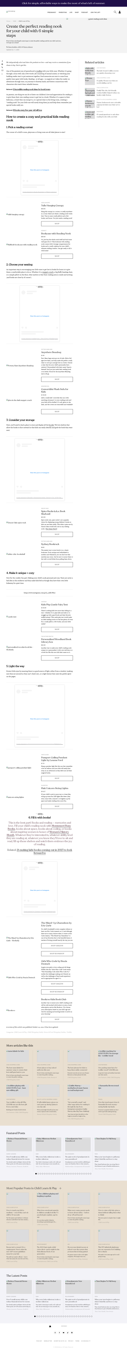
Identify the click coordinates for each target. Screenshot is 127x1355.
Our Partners (101, 68)
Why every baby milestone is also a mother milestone (48, 1158)
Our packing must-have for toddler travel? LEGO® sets (108, 1069)
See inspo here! (51, 529)
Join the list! (95, 12)
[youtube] (63, 1332)
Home (8, 21)
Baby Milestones (44, 1166)
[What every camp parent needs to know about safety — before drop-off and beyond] (79, 1199)
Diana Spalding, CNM (14, 47)
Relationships (69, 1154)
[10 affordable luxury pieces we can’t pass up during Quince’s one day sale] (48, 1091)
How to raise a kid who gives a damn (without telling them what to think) (109, 1212)
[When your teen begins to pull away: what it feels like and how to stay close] (107, 1144)
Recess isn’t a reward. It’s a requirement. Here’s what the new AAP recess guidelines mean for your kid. (16, 1250)
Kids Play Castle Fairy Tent (54, 604)
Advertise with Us (60, 1341)
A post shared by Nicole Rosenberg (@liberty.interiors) (40, 192)
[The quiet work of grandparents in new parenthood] (78, 1144)
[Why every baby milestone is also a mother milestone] (48, 1144)
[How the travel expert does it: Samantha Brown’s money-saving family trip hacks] (109, 1091)
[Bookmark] (2, 74)
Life (70, 12)
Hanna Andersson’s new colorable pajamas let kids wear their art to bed (109, 104)
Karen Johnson (28, 47)
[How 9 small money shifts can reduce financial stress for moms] (19, 1144)
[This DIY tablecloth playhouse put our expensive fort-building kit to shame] (109, 1235)
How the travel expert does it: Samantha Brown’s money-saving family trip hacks (108, 1104)
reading (39, 71)
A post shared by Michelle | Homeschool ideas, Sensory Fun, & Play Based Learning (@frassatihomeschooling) (51, 497)
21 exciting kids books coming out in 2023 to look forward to (44, 851)
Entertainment (42, 1244)
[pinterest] (72, 1332)
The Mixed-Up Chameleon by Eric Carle (56, 924)
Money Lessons (11, 1154)
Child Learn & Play (24, 21)
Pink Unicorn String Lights (54, 788)
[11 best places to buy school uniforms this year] (48, 1056)
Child (14, 21)
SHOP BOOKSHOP (57, 954)
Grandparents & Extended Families (77, 1167)
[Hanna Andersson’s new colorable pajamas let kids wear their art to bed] (90, 104)
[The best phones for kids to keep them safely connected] (79, 1056)
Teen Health (101, 1169)
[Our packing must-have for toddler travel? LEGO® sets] (109, 1056)
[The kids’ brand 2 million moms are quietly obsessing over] (90, 71)
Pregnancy (51, 12)
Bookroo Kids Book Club (53, 999)
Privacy (71, 1341)
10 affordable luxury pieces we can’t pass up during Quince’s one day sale (47, 1104)
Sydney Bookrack (50, 544)
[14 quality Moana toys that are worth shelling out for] (90, 81)
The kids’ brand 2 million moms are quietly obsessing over (108, 72)
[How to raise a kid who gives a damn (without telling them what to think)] (109, 1199)
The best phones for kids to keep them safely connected (77, 1069)
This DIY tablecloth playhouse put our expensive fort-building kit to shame (109, 1249)
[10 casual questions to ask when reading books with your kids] (90, 115)
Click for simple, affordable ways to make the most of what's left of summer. (63, 3)
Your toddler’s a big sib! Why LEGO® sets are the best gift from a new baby (16, 1104)
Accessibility (85, 1341)
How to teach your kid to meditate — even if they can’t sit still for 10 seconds (17, 1212)
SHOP (57, 224)
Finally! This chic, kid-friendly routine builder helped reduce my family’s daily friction (108, 92)
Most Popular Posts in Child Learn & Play (31, 1188)
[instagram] (55, 1332)
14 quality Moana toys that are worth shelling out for (107, 82)
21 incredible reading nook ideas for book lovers (31, 89)
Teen (96, 1154)
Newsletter (48, 1341)
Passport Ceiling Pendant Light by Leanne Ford (54, 759)
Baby (37, 1154)
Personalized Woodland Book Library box (56, 640)
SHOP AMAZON (57, 946)
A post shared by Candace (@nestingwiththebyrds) (40, 911)
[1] (22, 214)
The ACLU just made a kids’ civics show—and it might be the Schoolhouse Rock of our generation (48, 1250)
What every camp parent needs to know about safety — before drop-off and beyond (79, 1212)
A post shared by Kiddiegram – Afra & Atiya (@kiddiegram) (39, 338)
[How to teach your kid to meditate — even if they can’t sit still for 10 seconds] (17, 1199)
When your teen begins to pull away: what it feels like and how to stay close (107, 1159)
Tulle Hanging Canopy (52, 205)
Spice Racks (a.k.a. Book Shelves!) (53, 512)
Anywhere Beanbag (51, 352)
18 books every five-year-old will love (27, 110)
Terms (77, 1341)
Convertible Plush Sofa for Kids (54, 390)
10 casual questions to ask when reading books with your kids (108, 115)
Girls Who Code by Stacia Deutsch (54, 962)
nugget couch (47, 272)
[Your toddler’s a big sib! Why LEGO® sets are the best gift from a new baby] (17, 1091)
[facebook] (59, 1332)
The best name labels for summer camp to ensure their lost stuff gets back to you (16, 1070)
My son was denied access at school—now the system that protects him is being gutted (78, 1249)
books (51, 425)
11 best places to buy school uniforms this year (46, 1069)
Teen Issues (109, 1169)
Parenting (63, 12)
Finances (19, 1166)
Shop (77, 12)
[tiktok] (67, 1332)
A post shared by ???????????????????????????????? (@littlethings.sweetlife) (42, 744)
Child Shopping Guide (35, 1032)
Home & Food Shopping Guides (55, 1032)
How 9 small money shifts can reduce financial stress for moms (18, 1158)
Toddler (69, 1032)
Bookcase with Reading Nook (56, 233)
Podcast (84, 12)
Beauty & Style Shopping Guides (107, 99)
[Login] (120, 13)
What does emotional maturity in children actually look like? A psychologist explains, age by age (48, 1213)
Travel (100, 1099)
